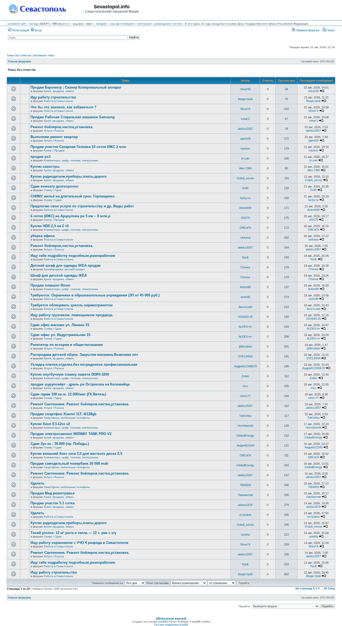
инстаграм (144, 23)
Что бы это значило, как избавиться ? (63, 107)
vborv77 (245, 396)
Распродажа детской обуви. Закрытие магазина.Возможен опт (84, 355)
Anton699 (245, 207)
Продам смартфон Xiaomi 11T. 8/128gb (63, 414)
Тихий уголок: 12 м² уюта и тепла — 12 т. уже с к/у (73, 533)
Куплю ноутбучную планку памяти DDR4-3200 (69, 374)
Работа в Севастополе (58, 101)
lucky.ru (245, 198)
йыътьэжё (245, 306)
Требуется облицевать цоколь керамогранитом (71, 305)
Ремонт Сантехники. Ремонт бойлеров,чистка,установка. (79, 404)
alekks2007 (245, 128)
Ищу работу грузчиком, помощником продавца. (71, 315)
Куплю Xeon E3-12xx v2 (50, 424)
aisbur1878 (245, 504)
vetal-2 (245, 118)
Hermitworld (245, 425)
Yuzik (245, 257)
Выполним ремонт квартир (54, 137)
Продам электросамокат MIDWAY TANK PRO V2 (70, 434)
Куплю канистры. (45, 167)
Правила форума (307, 30)
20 (325, 588)
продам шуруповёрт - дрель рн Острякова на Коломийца (80, 384)
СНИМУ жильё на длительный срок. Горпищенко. (72, 196)
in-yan (245, 158)
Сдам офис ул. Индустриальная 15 (60, 335)
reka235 (245, 89)
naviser (245, 148)
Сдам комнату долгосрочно (54, 186)
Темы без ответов (19, 55)
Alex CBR (245, 168)
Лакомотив (245, 495)
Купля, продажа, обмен (59, 91)
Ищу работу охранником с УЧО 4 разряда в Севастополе (79, 543)
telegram (101, 23)
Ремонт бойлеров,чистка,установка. (61, 127)
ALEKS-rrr (245, 326)
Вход (37, 30)
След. (331, 588)
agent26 (245, 138)
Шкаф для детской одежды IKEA (58, 275)
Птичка (245, 267)
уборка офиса (42, 236)
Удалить (37, 483)
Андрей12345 (245, 445)
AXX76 (245, 217)
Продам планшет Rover (50, 285)
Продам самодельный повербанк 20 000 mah (69, 463)
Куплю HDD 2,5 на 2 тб (49, 226)
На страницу (304, 588)
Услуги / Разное (54, 130)
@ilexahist (245, 346)
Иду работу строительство (53, 97)
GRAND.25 (245, 316)
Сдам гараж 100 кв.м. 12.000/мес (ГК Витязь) (68, 394)
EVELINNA (245, 356)
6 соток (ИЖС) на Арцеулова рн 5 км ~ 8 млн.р (70, 216)
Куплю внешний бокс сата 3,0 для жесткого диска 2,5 (76, 454)
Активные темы (44, 55)
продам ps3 (40, 157)
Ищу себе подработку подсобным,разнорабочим (72, 256)
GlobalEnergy (245, 435)
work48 (245, 297)
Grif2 (245, 188)
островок (245, 514)
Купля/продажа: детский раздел (64, 269)
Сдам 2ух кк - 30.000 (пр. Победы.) (59, 444)
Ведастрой (245, 99)
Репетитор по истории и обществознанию (66, 345)
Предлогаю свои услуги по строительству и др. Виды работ (82, 206)
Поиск (330, 30)
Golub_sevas (245, 178)
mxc (245, 386)
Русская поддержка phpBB (171, 624)
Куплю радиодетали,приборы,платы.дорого (68, 176)
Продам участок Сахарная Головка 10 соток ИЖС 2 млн (78, 147)
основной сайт (16, 23)
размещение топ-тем (168, 23)
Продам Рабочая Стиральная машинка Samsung (72, 117)
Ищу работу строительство (53, 572)
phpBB (162, 621)
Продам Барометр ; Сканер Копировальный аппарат (75, 87)
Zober (245, 376)
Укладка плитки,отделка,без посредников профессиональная (83, 364)
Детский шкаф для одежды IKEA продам (65, 266)
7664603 (245, 485)
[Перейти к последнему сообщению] (322, 91)
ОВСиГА (245, 227)
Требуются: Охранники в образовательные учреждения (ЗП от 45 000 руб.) (95, 295)
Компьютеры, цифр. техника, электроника (71, 160)
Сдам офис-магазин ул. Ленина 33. (60, 325)
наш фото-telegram (122, 23)
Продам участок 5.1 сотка (52, 503)
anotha (245, 534)
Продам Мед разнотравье (52, 493)
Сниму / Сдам (52, 190)
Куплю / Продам (54, 150)
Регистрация (20, 30)
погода (33, 23)
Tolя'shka (245, 415)
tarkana (245, 237)
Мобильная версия (171, 618)
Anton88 (245, 287)
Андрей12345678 (245, 366)
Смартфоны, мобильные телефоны (67, 417)
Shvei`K (245, 108)
